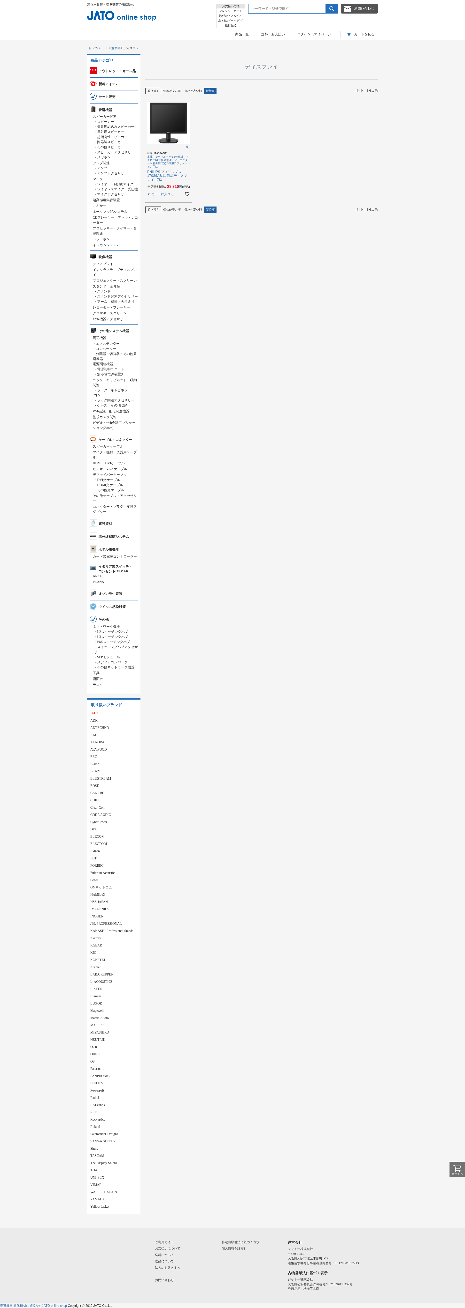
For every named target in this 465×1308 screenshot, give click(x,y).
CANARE (97, 793)
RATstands (97, 1105)
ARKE (97, 576)
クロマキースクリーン (110, 313)
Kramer (95, 967)
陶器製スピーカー (110, 142)
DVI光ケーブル (108, 480)
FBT (93, 858)
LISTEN (96, 989)
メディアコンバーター (114, 662)
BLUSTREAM (100, 778)
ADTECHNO (99, 728)
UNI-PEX (97, 1177)
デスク (98, 685)
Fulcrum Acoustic (102, 873)
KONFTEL (98, 960)
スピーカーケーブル (108, 446)
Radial (94, 1098)
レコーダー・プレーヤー (111, 307)
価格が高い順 (193, 91)
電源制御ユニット (110, 369)
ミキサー (99, 206)
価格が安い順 (172, 91)
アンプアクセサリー (112, 173)
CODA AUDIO (100, 815)
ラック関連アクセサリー (115, 400)
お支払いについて (167, 1248)
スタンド (104, 291)
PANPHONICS (100, 1076)
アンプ (102, 168)
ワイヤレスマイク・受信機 (117, 189)
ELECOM (97, 836)
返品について (164, 1261)
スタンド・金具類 (106, 286)
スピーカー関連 (104, 116)
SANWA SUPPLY (103, 1141)
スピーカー (105, 122)
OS (92, 1061)
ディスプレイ (103, 264)
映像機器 (115, 48)
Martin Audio (99, 1018)
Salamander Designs (104, 1134)
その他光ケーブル (110, 490)
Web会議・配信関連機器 (111, 411)
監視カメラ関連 (104, 417)
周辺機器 (99, 338)
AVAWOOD (98, 749)
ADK (94, 720)
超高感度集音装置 (106, 200)
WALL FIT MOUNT (104, 1192)
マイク (98, 179)
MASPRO (97, 1025)
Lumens (95, 996)
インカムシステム (106, 245)
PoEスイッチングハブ (113, 642)
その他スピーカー (110, 147)
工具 (96, 673)
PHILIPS (96, 1083)
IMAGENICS (99, 909)
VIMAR (95, 1185)
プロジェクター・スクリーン (115, 280)
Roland (95, 1127)
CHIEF (95, 800)
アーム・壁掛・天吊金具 (115, 301)
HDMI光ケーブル (110, 485)
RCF (93, 1112)
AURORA (97, 742)
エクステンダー (108, 344)
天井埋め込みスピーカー (115, 127)
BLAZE (95, 771)
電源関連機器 (103, 364)
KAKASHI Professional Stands (111, 931)
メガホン (104, 157)
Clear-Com (97, 807)
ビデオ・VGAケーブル (110, 469)
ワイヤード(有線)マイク (115, 184)
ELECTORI (98, 844)
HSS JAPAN (99, 902)
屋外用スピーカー (110, 132)
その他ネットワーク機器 (115, 667)
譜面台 (98, 679)
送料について (164, 1255)
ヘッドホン (101, 239)
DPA (93, 829)
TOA (93, 1170)
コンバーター (106, 349)
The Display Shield (103, 1163)
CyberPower (98, 822)
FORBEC (96, 865)
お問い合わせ (164, 1280)
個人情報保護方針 (234, 1248)
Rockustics (97, 1119)
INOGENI (97, 916)
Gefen (94, 880)
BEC (93, 757)
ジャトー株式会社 (300, 1249)
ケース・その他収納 (112, 405)
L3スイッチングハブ (112, 637)
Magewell (97, 1010)
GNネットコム (101, 887)
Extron (95, 851)
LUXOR (96, 1003)
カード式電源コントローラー (115, 556)
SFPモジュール (108, 657)
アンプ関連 (101, 163)
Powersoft (97, 1090)
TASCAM (97, 1156)
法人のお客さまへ (167, 1268)
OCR (93, 1047)
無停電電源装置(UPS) (113, 374)
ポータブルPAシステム (110, 212)
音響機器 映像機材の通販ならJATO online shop (33, 1306)
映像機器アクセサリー (110, 319)
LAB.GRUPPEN (102, 974)
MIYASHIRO (99, 1032)
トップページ (97, 48)
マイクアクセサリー (112, 194)
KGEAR (96, 945)
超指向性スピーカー (112, 137)
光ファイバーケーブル (110, 475)
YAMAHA (97, 1199)
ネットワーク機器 (106, 626)
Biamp (94, 764)
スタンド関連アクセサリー (117, 296)
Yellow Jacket (99, 1206)
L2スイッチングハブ (112, 632)
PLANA (98, 582)
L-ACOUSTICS (101, 981)
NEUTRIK (97, 1040)
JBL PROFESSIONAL (106, 923)
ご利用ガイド (164, 1242)
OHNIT (95, 1054)
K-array (95, 938)
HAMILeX (97, 894)
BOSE (94, 786)
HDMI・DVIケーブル (109, 463)
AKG (94, 735)
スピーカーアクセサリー (115, 152)
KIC (93, 952)
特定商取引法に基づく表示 (240, 1242)
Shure (94, 1148)
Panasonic (97, 1069)
